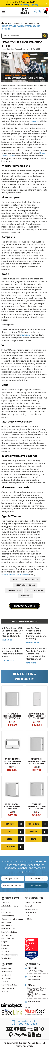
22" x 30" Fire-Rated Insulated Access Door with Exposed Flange (36, 716)
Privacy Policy (30, 912)
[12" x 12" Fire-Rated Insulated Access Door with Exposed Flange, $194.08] (12, 744)
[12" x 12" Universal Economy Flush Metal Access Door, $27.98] (12, 789)
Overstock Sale (7, 938)
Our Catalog (6, 935)
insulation (25, 334)
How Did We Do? (8, 929)
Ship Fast (5, 951)
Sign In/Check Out (9, 985)
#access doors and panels (25, 580)
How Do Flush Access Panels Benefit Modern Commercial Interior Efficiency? (37, 633)
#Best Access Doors (25, 585)
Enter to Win (6, 922)
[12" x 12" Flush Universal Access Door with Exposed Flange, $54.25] (12, 699)
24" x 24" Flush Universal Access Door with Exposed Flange (37, 761)
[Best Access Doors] (24, 11)
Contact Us (6, 912)
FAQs (27, 915)
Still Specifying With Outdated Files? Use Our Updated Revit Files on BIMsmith (12, 632)
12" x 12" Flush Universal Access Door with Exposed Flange (12, 716)
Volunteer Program (9, 955)
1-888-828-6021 (34, 979)
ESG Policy (29, 919)
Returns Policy (30, 906)
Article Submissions (9, 906)
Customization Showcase (12, 919)
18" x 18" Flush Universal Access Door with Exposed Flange (37, 806)
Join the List (6, 975)
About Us (5, 902)
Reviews (4, 948)
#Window (25, 596)
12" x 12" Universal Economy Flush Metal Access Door (12, 806)
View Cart (5, 981)
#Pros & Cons (14, 590)
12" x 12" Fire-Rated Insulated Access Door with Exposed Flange (12, 761)
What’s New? (6, 958)
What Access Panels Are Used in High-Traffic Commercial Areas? (12, 652)
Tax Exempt (6, 978)
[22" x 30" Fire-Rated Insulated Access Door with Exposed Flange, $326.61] (37, 699)
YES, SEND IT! (36, 885)
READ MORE (6, 640)
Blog (3, 909)
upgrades (34, 121)
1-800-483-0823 (40, 11)
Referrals (5, 945)
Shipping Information (33, 909)
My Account (6, 968)
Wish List (4, 991)
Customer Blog (7, 915)
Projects (4, 942)
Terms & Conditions (33, 902)
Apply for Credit (8, 988)
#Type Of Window (35, 590)
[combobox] (4, 885)
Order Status (6, 972)
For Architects (7, 925)
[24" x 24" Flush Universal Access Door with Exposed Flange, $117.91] (37, 744)
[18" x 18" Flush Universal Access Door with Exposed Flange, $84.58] (37, 789)
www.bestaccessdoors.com (15, 574)
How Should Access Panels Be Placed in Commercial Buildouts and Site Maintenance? (36, 653)
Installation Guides (9, 932)
